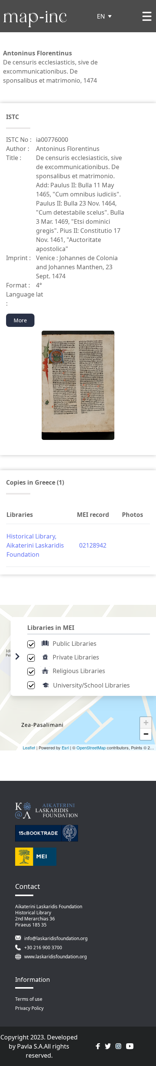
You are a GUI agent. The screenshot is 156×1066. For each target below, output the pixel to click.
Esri (65, 747)
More (20, 320)
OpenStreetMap (91, 747)
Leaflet (29, 747)
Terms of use (28, 999)
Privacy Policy (29, 1008)
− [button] (146, 734)
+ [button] (146, 722)
